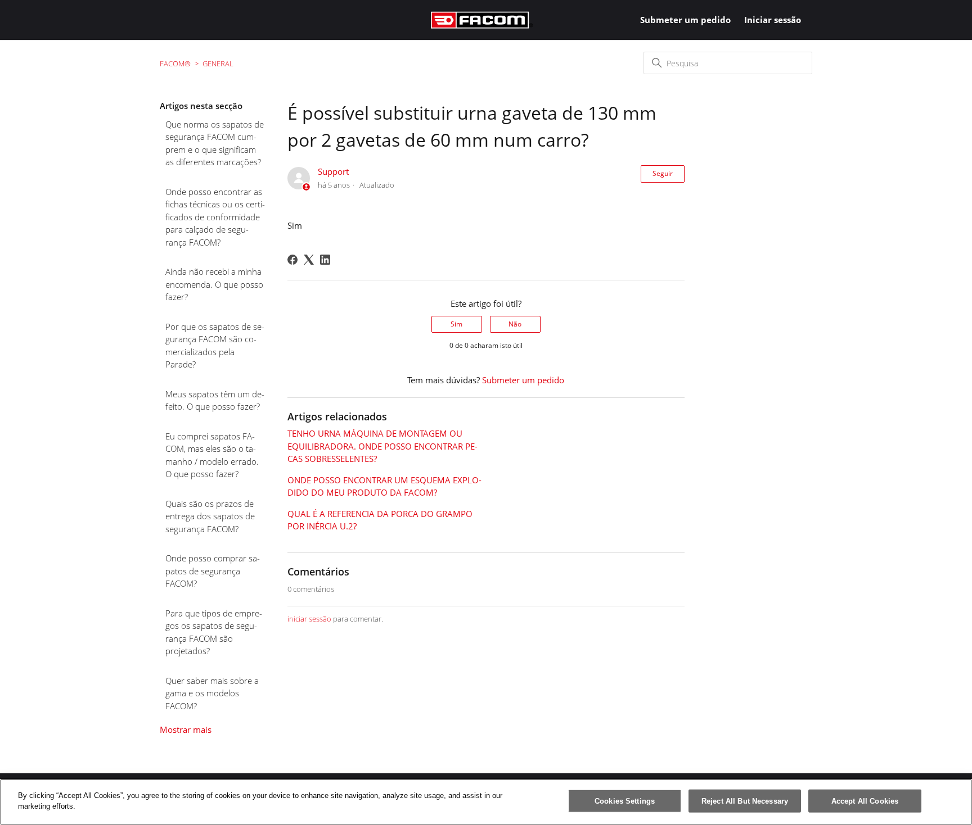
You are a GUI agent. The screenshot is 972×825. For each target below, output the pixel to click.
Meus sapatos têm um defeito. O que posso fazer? (214, 400)
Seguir (662, 173)
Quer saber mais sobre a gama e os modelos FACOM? (212, 693)
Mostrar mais (186, 729)
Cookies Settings (625, 801)
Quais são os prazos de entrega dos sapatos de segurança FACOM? (210, 516)
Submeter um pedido (685, 19)
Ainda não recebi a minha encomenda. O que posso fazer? (214, 284)
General (217, 63)
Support (333, 171)
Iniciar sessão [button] (772, 19)
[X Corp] (309, 260)
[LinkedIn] (325, 260)
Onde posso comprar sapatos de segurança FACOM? (212, 570)
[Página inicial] (482, 20)
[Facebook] (292, 260)
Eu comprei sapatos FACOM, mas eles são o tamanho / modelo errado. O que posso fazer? (212, 455)
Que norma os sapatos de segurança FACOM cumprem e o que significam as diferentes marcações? (214, 143)
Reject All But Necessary (744, 801)
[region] (486, 802)
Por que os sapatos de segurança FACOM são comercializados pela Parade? (214, 345)
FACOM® (175, 63)
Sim (456, 324)
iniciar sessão (309, 619)
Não (514, 324)
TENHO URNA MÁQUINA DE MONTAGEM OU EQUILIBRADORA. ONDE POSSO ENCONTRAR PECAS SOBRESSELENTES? (382, 446)
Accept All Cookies (864, 801)
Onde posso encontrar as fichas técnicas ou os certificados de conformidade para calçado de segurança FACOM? (215, 217)
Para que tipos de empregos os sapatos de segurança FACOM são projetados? (213, 632)
